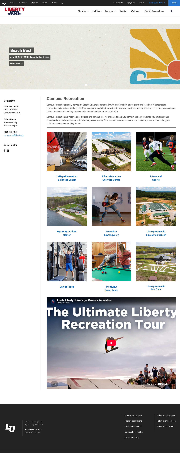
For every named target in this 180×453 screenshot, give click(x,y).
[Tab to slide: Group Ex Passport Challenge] (97, 85)
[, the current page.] (15, 11)
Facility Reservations (154, 11)
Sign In (174, 3)
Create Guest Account (157, 3)
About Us (82, 11)
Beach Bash (21, 50)
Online (11, 3)
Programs (110, 11)
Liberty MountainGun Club (156, 288)
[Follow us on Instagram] (8, 150)
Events (123, 11)
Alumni (44, 3)
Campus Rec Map (132, 437)
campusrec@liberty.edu (14, 135)
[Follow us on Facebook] (5, 150)
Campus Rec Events (133, 426)
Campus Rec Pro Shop (134, 432)
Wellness (135, 11)
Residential (23, 3)
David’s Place (67, 286)
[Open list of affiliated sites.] (62, 3)
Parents (54, 3)
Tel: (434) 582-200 (32, 432)
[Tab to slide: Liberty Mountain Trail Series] (83, 85)
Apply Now (131, 3)
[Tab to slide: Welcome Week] (89, 85)
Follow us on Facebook (166, 421)
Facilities (95, 11)
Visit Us (142, 3)
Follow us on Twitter (165, 426)
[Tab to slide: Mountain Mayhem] (94, 85)
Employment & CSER (133, 415)
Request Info (118, 3)
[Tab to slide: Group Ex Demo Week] (91, 85)
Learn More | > (16, 63)
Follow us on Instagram (166, 415)
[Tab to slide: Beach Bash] (86, 85)
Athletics (34, 3)
